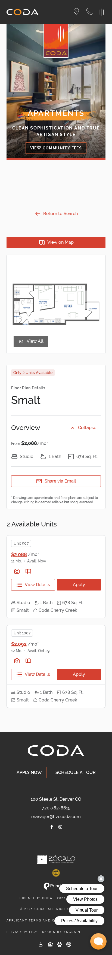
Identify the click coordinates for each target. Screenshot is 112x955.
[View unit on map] (28, 571)
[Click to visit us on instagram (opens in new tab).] (60, 828)
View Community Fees (56, 148)
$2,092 (19, 644)
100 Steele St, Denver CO (56, 799)
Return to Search (60, 213)
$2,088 (19, 554)
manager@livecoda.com (56, 816)
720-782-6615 (56, 808)
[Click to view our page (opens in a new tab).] (56, 859)
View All (35, 341)
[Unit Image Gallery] (17, 571)
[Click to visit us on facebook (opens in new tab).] (51, 828)
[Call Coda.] (91, 12)
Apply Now (29, 772)
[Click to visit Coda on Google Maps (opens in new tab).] (79, 12)
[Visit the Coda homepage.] (23, 12)
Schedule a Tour (75, 772)
